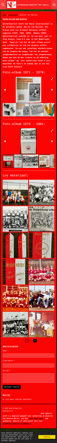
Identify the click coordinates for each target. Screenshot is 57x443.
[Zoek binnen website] (3, 4)
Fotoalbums (13, 15)
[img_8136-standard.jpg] (41, 298)
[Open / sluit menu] (54, 4)
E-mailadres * (9, 361)
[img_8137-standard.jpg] (15, 324)
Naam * (5, 351)
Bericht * (7, 371)
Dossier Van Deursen (29, 15)
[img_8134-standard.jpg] (41, 271)
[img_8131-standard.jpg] (15, 245)
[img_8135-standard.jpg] (15, 298)
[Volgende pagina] (35, 340)
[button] (52, 79)
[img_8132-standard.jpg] (41, 245)
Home (4, 15)
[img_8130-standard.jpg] (41, 219)
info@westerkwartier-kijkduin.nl (17, 424)
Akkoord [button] (47, 437)
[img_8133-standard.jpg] (15, 271)
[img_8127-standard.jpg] (15, 192)
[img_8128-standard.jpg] (41, 192)
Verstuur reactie (11, 387)
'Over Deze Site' (36, 419)
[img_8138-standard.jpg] (41, 324)
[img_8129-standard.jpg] (15, 219)
